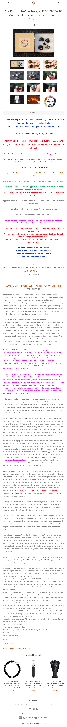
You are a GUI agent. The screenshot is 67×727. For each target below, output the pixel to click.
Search (16, 714)
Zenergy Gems (33, 723)
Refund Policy (46, 714)
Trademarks (38, 714)
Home (11, 714)
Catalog (22, 714)
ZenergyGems (33, 19)
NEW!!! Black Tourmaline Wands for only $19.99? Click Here (33, 286)
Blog (32, 714)
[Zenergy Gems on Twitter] (30, 709)
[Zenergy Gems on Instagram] (37, 709)
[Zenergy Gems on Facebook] (33, 709)
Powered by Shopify (42, 723)
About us (27, 714)
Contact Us (54, 714)
